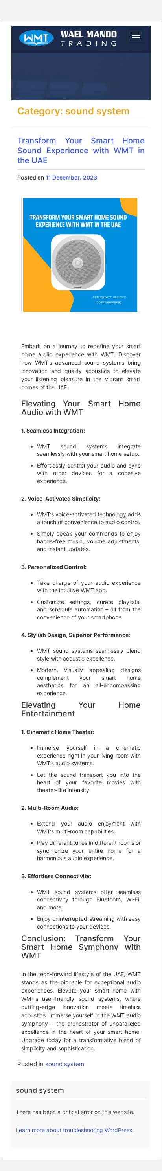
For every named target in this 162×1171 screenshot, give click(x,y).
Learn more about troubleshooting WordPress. (75, 1130)
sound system (64, 1064)
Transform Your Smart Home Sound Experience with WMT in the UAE (81, 150)
